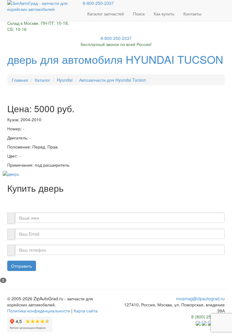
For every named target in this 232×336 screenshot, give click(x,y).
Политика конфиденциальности (38, 311)
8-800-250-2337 (98, 3)
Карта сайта (86, 311)
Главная (20, 80)
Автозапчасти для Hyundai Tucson (112, 80)
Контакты (192, 14)
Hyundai (64, 80)
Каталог (42, 80)
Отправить (21, 266)
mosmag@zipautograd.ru (200, 298)
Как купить (164, 14)
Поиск (139, 14)
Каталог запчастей (105, 14)
